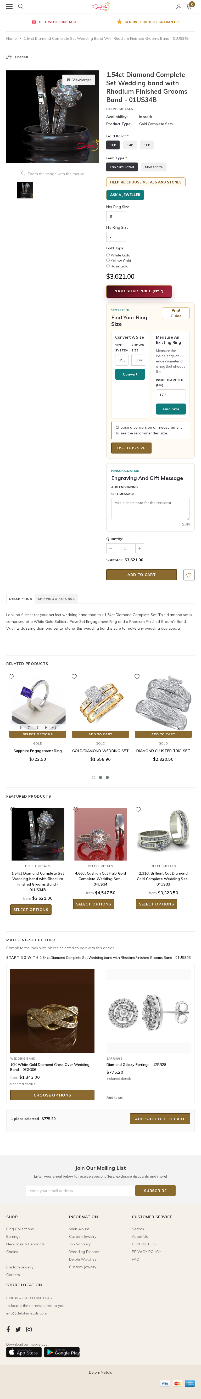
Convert (130, 374)
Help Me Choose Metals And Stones (146, 182)
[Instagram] (29, 1329)
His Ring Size (117, 227)
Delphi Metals (119, 109)
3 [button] (107, 777)
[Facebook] (8, 1329)
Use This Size (131, 448)
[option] (53, 22)
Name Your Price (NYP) (139, 291)
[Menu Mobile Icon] (9, 6)
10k (113, 145)
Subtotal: (114, 560)
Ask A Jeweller (125, 195)
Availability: (117, 116)
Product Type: (118, 123)
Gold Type (115, 248)
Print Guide (176, 313)
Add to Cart (100, 734)
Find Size (171, 409)
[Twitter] (18, 1329)
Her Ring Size (117, 206)
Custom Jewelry (82, 1266)
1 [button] (93, 777)
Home (11, 38)
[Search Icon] (20, 6)
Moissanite (154, 167)
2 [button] (100, 777)
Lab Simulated (122, 167)
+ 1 (54, 727)
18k (147, 145)
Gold (37, 743)
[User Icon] (179, 6)
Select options (38, 734)
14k (130, 145)
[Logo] (101, 5)
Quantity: (114, 538)
